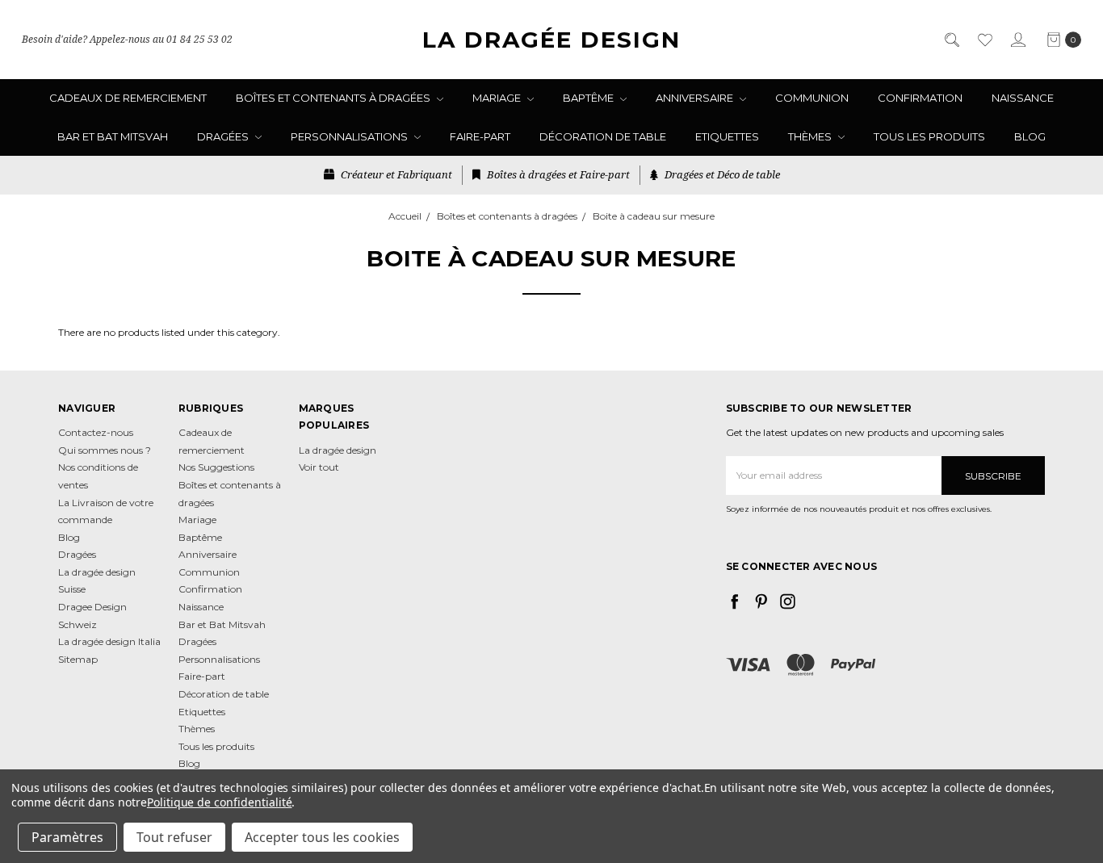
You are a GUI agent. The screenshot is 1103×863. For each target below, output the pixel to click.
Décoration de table (602, 136)
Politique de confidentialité (219, 802)
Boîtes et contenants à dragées (334, 97)
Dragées (224, 136)
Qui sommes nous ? (104, 450)
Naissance (1023, 97)
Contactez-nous (95, 432)
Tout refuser (174, 837)
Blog (1030, 136)
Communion (812, 97)
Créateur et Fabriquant (395, 174)
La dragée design (337, 450)
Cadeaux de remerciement (128, 97)
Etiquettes (727, 136)
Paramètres (67, 837)
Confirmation (920, 97)
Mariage (497, 97)
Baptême (589, 97)
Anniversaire (696, 97)
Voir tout (319, 467)
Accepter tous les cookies (322, 837)
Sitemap (78, 659)
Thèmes (811, 136)
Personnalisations (350, 136)
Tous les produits (929, 136)
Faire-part (480, 136)
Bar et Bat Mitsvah (112, 136)
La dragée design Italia (109, 641)
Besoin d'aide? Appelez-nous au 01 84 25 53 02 (127, 39)
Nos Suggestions (216, 467)
